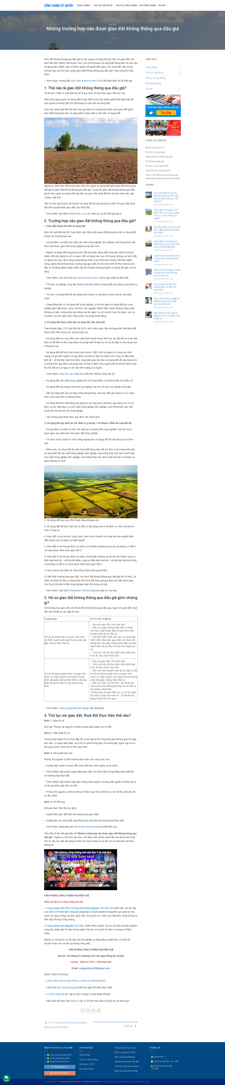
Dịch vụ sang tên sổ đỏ (124, 1052)
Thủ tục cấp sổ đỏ (102, 5)
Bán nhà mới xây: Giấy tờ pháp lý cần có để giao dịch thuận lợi (167, 316)
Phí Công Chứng (147, 5)
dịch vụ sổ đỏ (83, 213)
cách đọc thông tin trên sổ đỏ (86, 80)
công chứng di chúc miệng (91, 277)
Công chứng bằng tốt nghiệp (74, 708)
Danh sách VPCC (87, 1064)
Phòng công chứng (121, 1081)
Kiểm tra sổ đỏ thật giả (124, 1057)
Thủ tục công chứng (127, 5)
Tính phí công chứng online (126, 1066)
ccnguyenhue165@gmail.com (94, 968)
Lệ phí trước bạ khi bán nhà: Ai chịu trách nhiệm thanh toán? (167, 258)
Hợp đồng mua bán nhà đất (126, 1061)
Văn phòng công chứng (125, 1048)
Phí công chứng (61, 1073)
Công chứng (83, 5)
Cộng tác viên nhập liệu (71, 373)
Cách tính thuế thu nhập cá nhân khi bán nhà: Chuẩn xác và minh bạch (167, 301)
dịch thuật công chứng (85, 826)
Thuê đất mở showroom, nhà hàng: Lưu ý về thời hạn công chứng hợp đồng (167, 244)
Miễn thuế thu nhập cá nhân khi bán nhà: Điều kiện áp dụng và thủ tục (167, 273)
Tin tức (162, 5)
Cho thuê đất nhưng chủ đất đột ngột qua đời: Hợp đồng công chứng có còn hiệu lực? (166, 197)
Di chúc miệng (55, 994)
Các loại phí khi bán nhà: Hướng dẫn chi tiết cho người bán (165, 287)
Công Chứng (106, 1081)
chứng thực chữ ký (79, 590)
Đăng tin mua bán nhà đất (126, 1071)
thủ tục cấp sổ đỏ (80, 1000)
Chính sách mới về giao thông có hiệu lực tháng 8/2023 (76, 980)
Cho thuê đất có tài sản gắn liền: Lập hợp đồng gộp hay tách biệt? (167, 230)
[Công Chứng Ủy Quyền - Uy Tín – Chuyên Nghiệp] (58, 5)
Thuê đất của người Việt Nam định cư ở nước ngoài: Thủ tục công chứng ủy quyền (167, 214)
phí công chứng (65, 987)
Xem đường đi (60, 1067)
